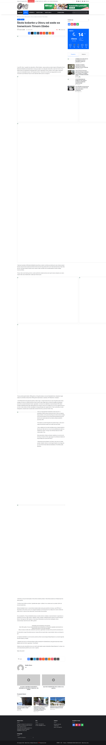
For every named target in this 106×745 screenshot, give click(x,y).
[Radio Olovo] (22, 6)
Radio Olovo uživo (85, 742)
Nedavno (84, 54)
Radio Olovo (21, 29)
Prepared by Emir (43, 742)
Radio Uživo (61, 12)
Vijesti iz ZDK (39, 12)
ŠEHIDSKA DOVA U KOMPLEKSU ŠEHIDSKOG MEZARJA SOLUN (56, 707)
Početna (20, 12)
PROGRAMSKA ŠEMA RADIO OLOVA (74, 742)
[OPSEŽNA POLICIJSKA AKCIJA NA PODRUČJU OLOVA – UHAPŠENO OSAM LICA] (71, 60)
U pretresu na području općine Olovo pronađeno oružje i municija (24, 708)
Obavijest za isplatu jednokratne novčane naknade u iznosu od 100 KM (81, 66)
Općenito (31, 12)
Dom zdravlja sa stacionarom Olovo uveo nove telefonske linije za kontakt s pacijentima (82, 88)
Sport (23, 19)
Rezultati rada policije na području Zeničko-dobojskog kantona (47, 1)
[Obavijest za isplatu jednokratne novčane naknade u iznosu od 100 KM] (71, 66)
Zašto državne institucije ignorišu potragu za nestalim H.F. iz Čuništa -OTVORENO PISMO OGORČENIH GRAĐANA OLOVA (82, 73)
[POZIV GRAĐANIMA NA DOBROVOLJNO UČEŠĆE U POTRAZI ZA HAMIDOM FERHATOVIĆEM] (71, 81)
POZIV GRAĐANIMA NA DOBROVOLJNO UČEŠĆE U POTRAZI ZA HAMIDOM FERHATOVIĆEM (81, 81)
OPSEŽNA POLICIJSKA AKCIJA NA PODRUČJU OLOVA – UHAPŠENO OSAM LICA (81, 60)
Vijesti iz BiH (48, 12)
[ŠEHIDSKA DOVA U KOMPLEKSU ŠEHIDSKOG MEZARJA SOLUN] (57, 701)
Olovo (25, 12)
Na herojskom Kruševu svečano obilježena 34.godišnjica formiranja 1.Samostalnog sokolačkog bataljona (41, 708)
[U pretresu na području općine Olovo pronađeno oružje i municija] (24, 701)
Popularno (73, 54)
